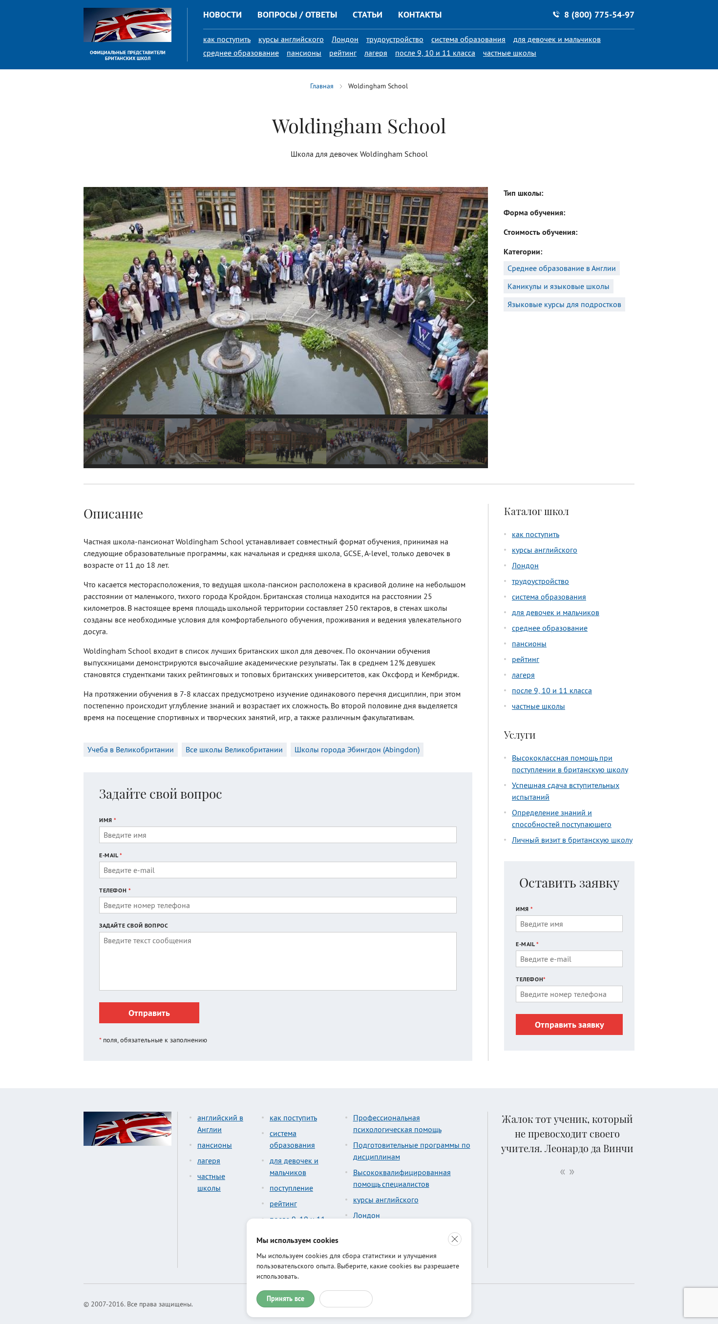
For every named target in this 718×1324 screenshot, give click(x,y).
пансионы (304, 53)
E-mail (111, 855)
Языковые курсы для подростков (564, 304)
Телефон (115, 890)
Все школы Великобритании (234, 749)
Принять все (285, 1298)
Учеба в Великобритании (130, 749)
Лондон (345, 39)
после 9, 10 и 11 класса (435, 53)
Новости (222, 14)
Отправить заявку (569, 1024)
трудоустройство (394, 39)
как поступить (227, 39)
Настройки (346, 1298)
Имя (108, 820)
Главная (322, 86)
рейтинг (343, 53)
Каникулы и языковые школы (558, 286)
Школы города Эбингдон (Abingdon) (357, 749)
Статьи (367, 14)
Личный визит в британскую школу (572, 840)
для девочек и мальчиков (557, 39)
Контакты (420, 14)
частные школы (509, 53)
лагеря (375, 53)
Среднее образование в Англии (561, 268)
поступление (291, 1188)
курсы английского (291, 39)
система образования (468, 39)
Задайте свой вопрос (133, 925)
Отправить (149, 1012)
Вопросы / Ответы (297, 14)
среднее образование (241, 53)
